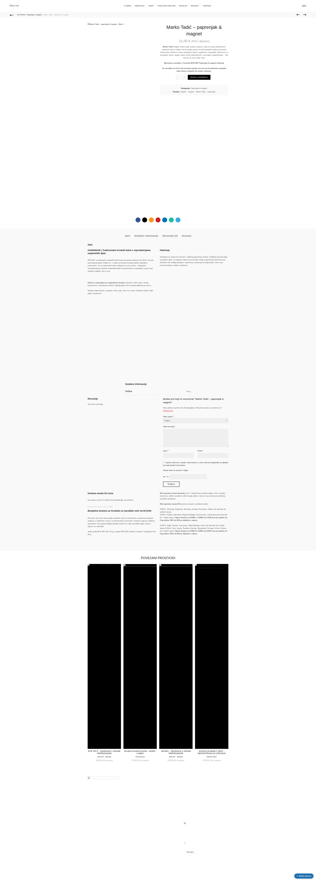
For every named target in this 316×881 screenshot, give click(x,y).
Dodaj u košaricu (199, 77)
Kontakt (207, 6)
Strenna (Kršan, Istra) (97, 836)
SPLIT (90, 816)
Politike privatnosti (167, 808)
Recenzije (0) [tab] (170, 235)
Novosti (195, 6)
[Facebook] (138, 219)
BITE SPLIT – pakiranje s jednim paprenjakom (104, 752)
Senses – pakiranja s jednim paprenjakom (176, 752)
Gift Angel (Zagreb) (95, 834)
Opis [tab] (127, 235)
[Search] (294, 6)
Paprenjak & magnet (34, 15)
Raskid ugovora (304, 876)
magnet (191, 92)
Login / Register (288, 6)
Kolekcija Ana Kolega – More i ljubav (140, 752)
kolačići (183, 92)
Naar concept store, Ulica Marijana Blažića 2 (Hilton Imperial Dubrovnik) (98, 825)
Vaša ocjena (168, 416)
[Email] (151, 219)
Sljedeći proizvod (304, 14)
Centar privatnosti (167, 812)
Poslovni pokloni (167, 6)
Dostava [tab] (186, 235)
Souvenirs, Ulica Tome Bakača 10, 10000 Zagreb (97, 809)
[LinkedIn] (164, 219)
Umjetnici (140, 6)
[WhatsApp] (171, 219)
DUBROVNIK (93, 823)
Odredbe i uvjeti (166, 805)
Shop (151, 6)
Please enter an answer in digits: (175, 470)
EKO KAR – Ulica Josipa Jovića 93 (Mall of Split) (98, 818)
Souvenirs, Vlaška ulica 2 (97, 813)
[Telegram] (178, 219)
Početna (22, 15)
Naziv (166, 451)
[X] (144, 219)
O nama (127, 6)
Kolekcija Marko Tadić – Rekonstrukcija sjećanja (212, 752)
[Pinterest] (158, 219)
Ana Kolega (140, 757)
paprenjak (211, 92)
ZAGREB (91, 808)
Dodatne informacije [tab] (146, 235)
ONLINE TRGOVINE (96, 832)
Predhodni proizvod (298, 14)
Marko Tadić (201, 92)
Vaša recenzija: (169, 426)
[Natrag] (12, 14)
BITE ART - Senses (104, 757)
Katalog (183, 6)
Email (200, 451)
